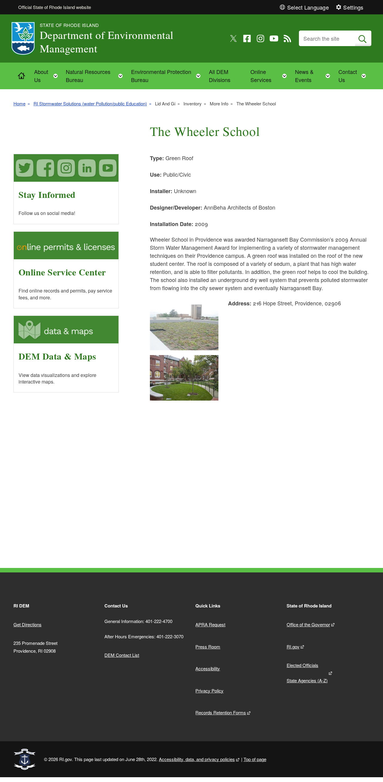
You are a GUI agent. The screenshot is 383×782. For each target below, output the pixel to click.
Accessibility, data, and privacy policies (197, 759)
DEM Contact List (121, 655)
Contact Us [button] (354, 76)
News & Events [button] (314, 76)
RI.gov (293, 646)
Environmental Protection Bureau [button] (167, 76)
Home (19, 103)
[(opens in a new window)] (233, 38)
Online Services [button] (270, 76)
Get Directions (27, 624)
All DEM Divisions (219, 76)
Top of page (255, 759)
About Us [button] (47, 76)
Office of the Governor (308, 624)
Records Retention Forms (220, 712)
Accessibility (207, 668)
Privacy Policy (209, 690)
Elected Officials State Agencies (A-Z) (307, 673)
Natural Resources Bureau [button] (96, 76)
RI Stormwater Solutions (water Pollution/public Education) (90, 103)
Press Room (207, 646)
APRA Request (210, 624)
